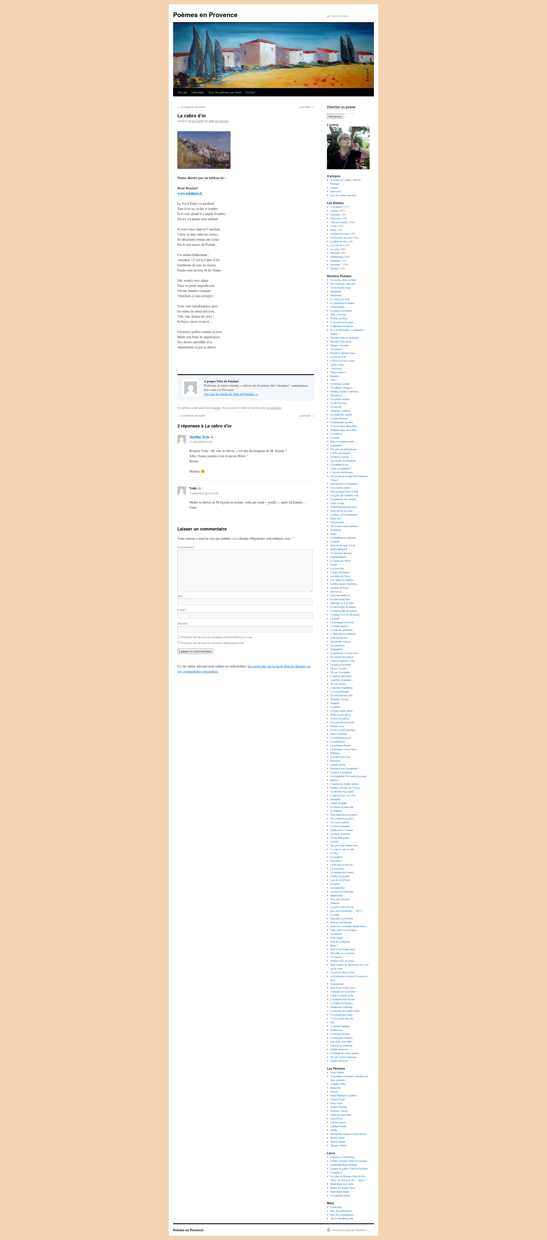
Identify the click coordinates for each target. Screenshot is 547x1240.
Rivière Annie (337, 1137)
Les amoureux (337, 645)
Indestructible (337, 522)
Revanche (335, 760)
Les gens (334, 249)
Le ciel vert (335, 406)
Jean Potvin (336, 1118)
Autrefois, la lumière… (342, 680)
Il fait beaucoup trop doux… (344, 506)
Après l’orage (337, 364)
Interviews (197, 92)
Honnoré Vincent (339, 1110)
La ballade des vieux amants (344, 1053)
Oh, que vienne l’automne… (344, 1057)
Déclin (333, 564)
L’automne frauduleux (341, 687)
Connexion (335, 1207)
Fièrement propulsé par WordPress (349, 1230)
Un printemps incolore (341, 422)
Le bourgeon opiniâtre (341, 1037)
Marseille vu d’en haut (341, 603)
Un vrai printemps (339, 691)
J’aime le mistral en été (341, 995)
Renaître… (335, 376)
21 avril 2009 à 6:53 (200, 441)
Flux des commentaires (342, 1214)
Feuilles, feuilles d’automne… (345, 391)
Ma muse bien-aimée (340, 341)
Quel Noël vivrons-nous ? (343, 987)
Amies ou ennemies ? (341, 468)
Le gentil (334, 914)
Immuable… (336, 799)
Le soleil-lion (337, 245)
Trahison (334, 903)
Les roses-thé (337, 568)
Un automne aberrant (340, 553)
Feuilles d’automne (340, 876)
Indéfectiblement (338, 549)
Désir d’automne (338, 733)
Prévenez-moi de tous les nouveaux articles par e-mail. (213, 643)
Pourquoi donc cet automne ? (345, 768)
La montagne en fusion (341, 622)
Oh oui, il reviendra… (341, 672)
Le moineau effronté (340, 745)
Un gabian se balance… (342, 387)
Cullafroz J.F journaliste (342, 1157)
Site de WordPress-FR (341, 1218)
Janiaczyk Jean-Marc (340, 1114)
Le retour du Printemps (342, 891)
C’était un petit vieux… (342, 676)
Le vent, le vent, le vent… (343, 849)
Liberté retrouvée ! (339, 1049)
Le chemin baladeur (340, 1026)
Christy (334, 1091)
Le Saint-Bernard (339, 418)
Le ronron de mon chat (341, 807)
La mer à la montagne (341, 772)
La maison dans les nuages (343, 610)
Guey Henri (336, 1103)
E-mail (182, 609)
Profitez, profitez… (340, 318)
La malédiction (337, 741)
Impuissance (336, 895)
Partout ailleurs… (339, 372)
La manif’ (335, 618)
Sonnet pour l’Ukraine (341, 830)
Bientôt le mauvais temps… (344, 353)
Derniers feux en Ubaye (342, 960)
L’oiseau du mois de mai (342, 999)
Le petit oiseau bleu (340, 599)
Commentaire (186, 547)
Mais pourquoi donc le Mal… (345, 491)
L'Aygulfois (336, 1172)
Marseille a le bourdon (341, 918)
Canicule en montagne (341, 1045)
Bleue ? (334, 945)
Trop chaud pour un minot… (344, 814)
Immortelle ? (336, 295)
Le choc (334, 853)
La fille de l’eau (338, 356)
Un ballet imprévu (339, 626)
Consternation (337, 306)
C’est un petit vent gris (341, 1018)
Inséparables (336, 649)
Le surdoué (336, 933)
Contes (216, 407)
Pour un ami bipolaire (341, 922)
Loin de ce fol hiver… (341, 880)
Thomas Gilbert (338, 1145)
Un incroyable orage (340, 287)
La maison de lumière (341, 310)
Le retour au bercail (340, 833)
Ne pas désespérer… (340, 837)
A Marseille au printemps (343, 633)
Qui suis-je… (337, 591)
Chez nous (335, 218)
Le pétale (334, 437)
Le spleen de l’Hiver (340, 560)
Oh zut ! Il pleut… (339, 668)
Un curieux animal (339, 399)
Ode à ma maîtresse (340, 595)
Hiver (333, 229)
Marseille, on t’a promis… (343, 953)
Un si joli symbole (339, 822)
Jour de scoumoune (340, 941)
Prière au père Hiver (340, 714)
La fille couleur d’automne (343, 583)
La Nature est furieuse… (342, 1003)
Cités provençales (339, 222)
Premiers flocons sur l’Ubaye (345, 787)
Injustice (334, 780)
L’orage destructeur (340, 572)
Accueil (182, 92)
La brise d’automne (340, 826)
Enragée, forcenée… (340, 345)
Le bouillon (336, 433)
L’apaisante (336, 445)
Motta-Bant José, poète (342, 1184)
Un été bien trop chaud (341, 791)
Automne (335, 214)
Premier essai (337, 726)
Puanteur (334, 703)
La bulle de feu (337, 764)
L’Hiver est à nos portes (342, 360)
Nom (181, 596)
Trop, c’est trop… (339, 314)
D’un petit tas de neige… (343, 322)
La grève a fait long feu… (343, 907)
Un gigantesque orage (341, 1014)
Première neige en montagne (344, 337)
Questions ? (336, 264)
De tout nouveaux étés (341, 695)
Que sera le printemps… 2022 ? (346, 910)
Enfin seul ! (336, 518)
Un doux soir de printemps (343, 514)
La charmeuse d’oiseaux (342, 303)
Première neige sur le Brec (343, 429)
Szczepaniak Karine (340, 1195)
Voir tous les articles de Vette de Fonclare (231, 394)
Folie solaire (336, 937)
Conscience (336, 368)
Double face (336, 1030)
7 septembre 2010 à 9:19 (203, 493)
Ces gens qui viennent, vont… (345, 495)
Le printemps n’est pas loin (344, 653)
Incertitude (335, 530)
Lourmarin (306, 107)
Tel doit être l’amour (340, 641)
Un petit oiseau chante (341, 710)
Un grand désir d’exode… (343, 722)
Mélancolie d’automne (341, 1007)
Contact (250, 92)
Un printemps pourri (340, 737)
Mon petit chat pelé (340, 899)
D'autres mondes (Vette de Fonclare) (348, 1160)
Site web (182, 623)
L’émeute (335, 541)
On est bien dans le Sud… (343, 972)
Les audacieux (337, 887)
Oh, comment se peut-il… (343, 818)
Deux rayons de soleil (341, 510)
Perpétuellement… (339, 556)
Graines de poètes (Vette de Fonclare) (349, 1168)
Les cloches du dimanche (343, 460)
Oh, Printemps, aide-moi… (344, 283)
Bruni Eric (335, 1087)
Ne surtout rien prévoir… (343, 656)
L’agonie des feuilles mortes (344, 783)
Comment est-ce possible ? (343, 991)
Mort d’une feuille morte (342, 949)
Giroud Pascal (337, 1099)
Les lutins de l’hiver (340, 576)
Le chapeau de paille (191, 107)
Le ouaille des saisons (341, 414)
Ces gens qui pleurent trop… (344, 449)
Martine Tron (199, 436)
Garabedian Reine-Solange (343, 1164)
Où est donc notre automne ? (344, 526)
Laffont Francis (338, 1122)
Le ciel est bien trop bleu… (343, 730)
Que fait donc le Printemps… (345, 483)
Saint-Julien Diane (339, 1191)
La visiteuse (336, 810)
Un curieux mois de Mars (343, 279)
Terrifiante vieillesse (340, 410)
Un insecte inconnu (340, 1033)
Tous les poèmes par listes (224, 92)
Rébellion (335, 753)
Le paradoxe (336, 857)
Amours (334, 210)
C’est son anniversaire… (342, 472)
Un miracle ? (336, 349)
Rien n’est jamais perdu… (343, 441)
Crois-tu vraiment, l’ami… (343, 660)
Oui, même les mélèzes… (343, 580)
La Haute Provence (340, 233)
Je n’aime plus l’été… (341, 756)
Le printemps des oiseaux (343, 499)
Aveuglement (337, 983)
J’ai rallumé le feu (339, 464)
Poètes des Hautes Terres (343, 1187)
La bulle (334, 841)
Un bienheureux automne (343, 537)
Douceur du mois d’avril (342, 545)
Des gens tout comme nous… (345, 845)
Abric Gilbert (337, 1072)
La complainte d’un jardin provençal (348, 776)
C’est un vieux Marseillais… (344, 426)
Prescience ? (336, 860)
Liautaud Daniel (338, 1126)
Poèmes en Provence (205, 14)
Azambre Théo (337, 1083)
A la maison (336, 206)
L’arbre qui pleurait (340, 453)
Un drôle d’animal (339, 456)
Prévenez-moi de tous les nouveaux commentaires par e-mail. (217, 637)
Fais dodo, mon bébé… (342, 1041)
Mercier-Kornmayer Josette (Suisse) (348, 1133)
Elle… (333, 1022)
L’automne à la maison (341, 326)
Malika (333, 1130)
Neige (333, 533)
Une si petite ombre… (341, 487)
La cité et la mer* (338, 403)
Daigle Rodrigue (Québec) (343, 1095)
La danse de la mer (339, 587)
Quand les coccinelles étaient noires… (349, 926)
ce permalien (273, 407)
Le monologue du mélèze (343, 606)
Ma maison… (337, 395)
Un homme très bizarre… (343, 872)
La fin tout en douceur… (342, 864)
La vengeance (337, 868)
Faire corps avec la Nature (343, 930)
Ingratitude (335, 291)
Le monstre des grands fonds (345, 1010)
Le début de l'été (338, 241)
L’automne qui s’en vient (342, 795)
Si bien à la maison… (341, 718)
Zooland (334, 268)
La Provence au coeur (341, 237)
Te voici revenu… (339, 683)
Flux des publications (341, 1210)
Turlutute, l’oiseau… (340, 699)
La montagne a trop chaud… (344, 749)
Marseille (335, 253)
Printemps (335, 260)
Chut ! (333, 379)
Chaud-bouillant (338, 803)
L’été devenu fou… (340, 637)
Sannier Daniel (337, 1141)
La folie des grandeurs (341, 630)
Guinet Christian (338, 1107)
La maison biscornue (340, 664)
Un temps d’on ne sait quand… (346, 614)
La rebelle (335, 706)
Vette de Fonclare (219, 121)
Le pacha (334, 883)
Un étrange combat (339, 383)
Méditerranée (337, 256)
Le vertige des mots (340, 299)
